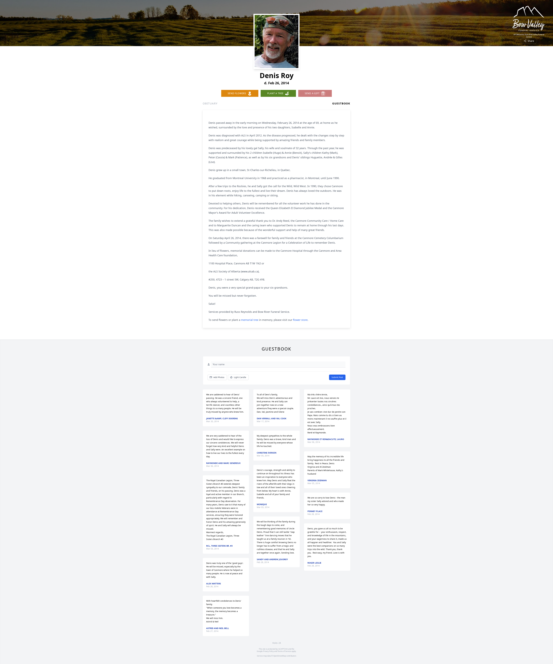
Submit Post (337, 377)
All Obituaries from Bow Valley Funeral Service (529, 35)
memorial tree (249, 320)
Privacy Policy (268, 651)
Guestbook (341, 103)
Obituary (210, 103)
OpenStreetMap (279, 656)
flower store (300, 320)
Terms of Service (284, 651)
